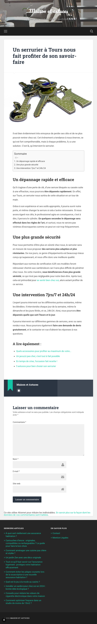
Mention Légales (60, 537)
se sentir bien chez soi (48, 280)
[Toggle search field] (91, 31)
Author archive (19, 390)
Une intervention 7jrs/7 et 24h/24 (31, 168)
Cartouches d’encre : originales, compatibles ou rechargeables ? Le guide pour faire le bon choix (25, 543)
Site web (16, 484)
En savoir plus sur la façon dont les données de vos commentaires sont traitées (47, 513)
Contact (56, 533)
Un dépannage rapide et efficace (30, 161)
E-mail (16, 471)
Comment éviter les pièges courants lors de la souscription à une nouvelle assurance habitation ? (25, 575)
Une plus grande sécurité (27, 164)
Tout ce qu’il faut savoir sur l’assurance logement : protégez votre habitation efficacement (24, 565)
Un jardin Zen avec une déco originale (23, 557)
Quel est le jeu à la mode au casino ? (23, 582)
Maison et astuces (48, 10)
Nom (15, 459)
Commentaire (19, 422)
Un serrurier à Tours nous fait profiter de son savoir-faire (44, 55)
